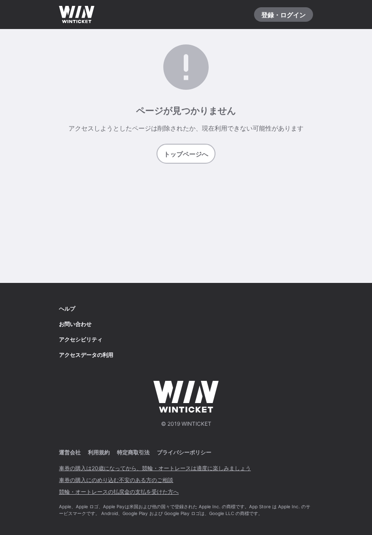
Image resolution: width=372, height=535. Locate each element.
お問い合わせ (75, 324)
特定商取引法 (133, 452)
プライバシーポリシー (184, 452)
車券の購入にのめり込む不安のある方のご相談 (116, 480)
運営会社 (70, 452)
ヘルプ (67, 308)
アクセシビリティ (81, 339)
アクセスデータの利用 (86, 354)
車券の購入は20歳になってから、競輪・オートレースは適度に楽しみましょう (155, 468)
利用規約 (99, 452)
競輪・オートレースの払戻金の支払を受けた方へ (119, 491)
